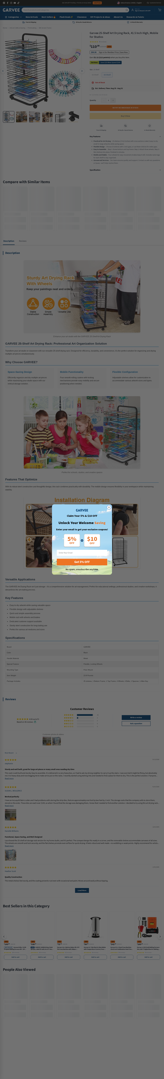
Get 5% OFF (82, 562)
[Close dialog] (109, 507)
